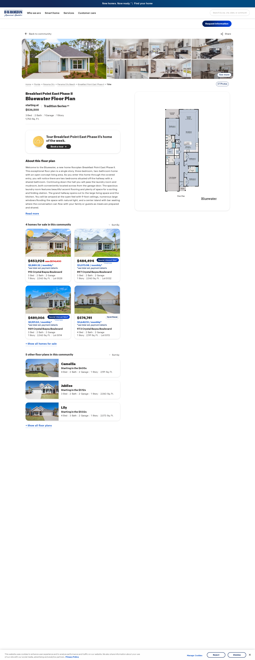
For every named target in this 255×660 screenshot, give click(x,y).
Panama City (49, 84)
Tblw (109, 84)
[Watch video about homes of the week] (36, 140)
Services (69, 13)
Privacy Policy (72, 657)
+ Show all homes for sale (41, 343)
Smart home (52, 13)
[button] (217, 24)
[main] (127, 344)
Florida (37, 84)
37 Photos (222, 84)
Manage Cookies (194, 655)
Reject (216, 655)
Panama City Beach (66, 84)
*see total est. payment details (43, 266)
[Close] (250, 655)
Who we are (34, 13)
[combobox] (230, 13)
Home (28, 84)
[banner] (127, 4)
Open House (112, 317)
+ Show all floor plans (39, 425)
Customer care (87, 13)
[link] (64, 59)
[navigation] (68, 84)
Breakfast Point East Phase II (91, 84)
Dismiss (237, 655)
